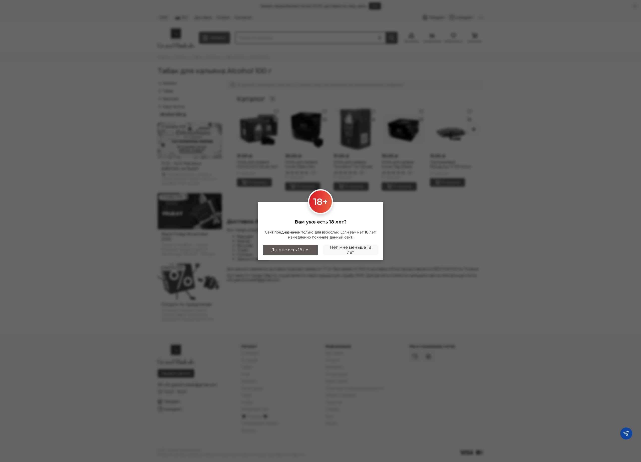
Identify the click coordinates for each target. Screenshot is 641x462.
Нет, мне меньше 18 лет (350, 250)
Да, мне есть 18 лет (290, 250)
